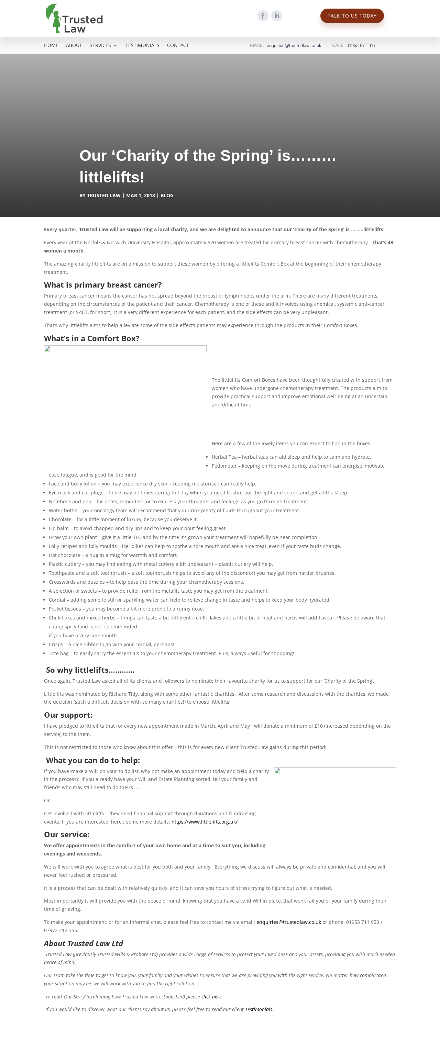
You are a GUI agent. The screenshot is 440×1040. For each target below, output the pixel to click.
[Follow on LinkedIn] (276, 15)
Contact (178, 45)
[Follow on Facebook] (262, 15)
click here (211, 996)
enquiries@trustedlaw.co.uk (294, 45)
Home (51, 45)
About (74, 45)
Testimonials (142, 45)
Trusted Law (104, 195)
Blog (167, 195)
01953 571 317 (361, 45)
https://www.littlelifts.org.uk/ (205, 821)
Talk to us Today (352, 15)
